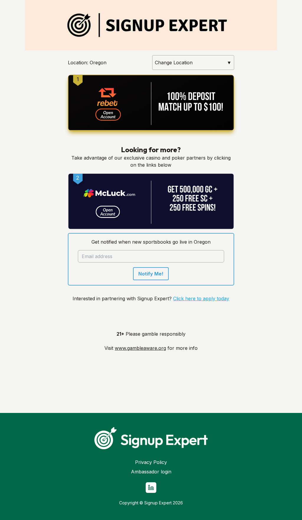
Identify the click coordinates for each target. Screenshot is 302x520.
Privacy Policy (151, 462)
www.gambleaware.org (140, 348)
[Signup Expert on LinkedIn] (151, 487)
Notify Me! (150, 274)
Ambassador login (151, 472)
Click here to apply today (201, 298)
